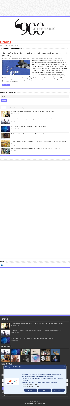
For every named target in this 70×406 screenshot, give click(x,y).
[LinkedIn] (38, 401)
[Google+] (32, 401)
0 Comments (53, 58)
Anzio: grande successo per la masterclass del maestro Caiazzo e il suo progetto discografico (35, 148)
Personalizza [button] (58, 390)
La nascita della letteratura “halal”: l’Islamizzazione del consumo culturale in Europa (32, 111)
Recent (3, 108)
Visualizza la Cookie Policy (29, 384)
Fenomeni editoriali (43, 58)
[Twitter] (36, 401)
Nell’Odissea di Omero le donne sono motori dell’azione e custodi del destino (31, 134)
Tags (23, 108)
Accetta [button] (30, 390)
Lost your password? (7, 395)
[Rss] (30, 401)
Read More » (6, 85)
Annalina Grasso (7, 58)
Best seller (35, 58)
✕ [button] (64, 367)
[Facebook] (34, 401)
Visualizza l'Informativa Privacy (31, 386)
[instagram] (39, 401)
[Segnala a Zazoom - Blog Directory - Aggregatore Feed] (2, 265)
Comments (17, 108)
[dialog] (34, 379)
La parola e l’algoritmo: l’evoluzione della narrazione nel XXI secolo (28, 126)
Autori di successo (28, 58)
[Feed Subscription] (69, 48)
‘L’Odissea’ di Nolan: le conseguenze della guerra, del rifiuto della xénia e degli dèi (32, 119)
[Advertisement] (35, 209)
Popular (10, 108)
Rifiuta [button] (44, 390)
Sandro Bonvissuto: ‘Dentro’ (18, 42)
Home (1, 45)
